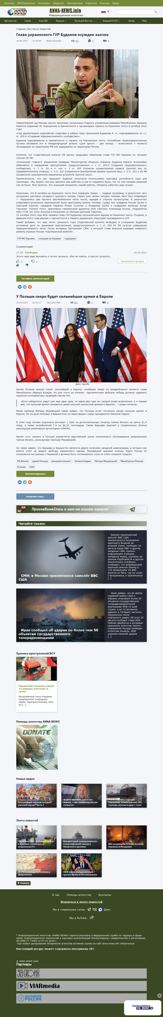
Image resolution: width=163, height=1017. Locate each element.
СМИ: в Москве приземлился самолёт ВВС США (58, 577)
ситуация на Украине (50, 238)
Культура (104, 3)
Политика (9, 3)
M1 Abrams (22, 461)
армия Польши (40, 461)
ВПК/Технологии (26, 3)
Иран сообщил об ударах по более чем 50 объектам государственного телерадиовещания (58, 634)
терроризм (70, 238)
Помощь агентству (79, 894)
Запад (131, 20)
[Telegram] (25, 287)
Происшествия (74, 3)
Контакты (105, 894)
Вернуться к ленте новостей (82, 901)
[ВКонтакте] (20, 287)
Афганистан (10, 20)
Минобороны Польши (131, 461)
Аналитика (91, 3)
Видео (116, 3)
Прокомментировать (132, 261)
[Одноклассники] (30, 287)
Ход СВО (43, 20)
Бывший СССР (110, 20)
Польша (21, 466)
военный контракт (61, 461)
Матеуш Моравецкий (106, 461)
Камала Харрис (83, 461)
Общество (58, 3)
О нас (56, 894)
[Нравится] (17, 264)
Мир (144, 20)
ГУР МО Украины (26, 238)
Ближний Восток (83, 20)
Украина (60, 20)
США (31, 466)
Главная (20, 29)
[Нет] (27, 264)
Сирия (28, 20)
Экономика (44, 3)
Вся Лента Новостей (38, 29)
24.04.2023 (28, 41)
